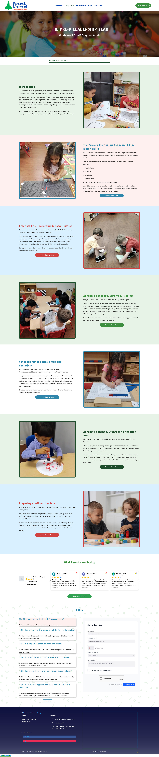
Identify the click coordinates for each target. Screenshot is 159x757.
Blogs (90, 5)
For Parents (80, 5)
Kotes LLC (104, 751)
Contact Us (98, 5)
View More (47, 701)
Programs (69, 5)
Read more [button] (55, 587)
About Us (58, 5)
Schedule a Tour (143, 5)
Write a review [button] (31, 584)
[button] (138, 580)
